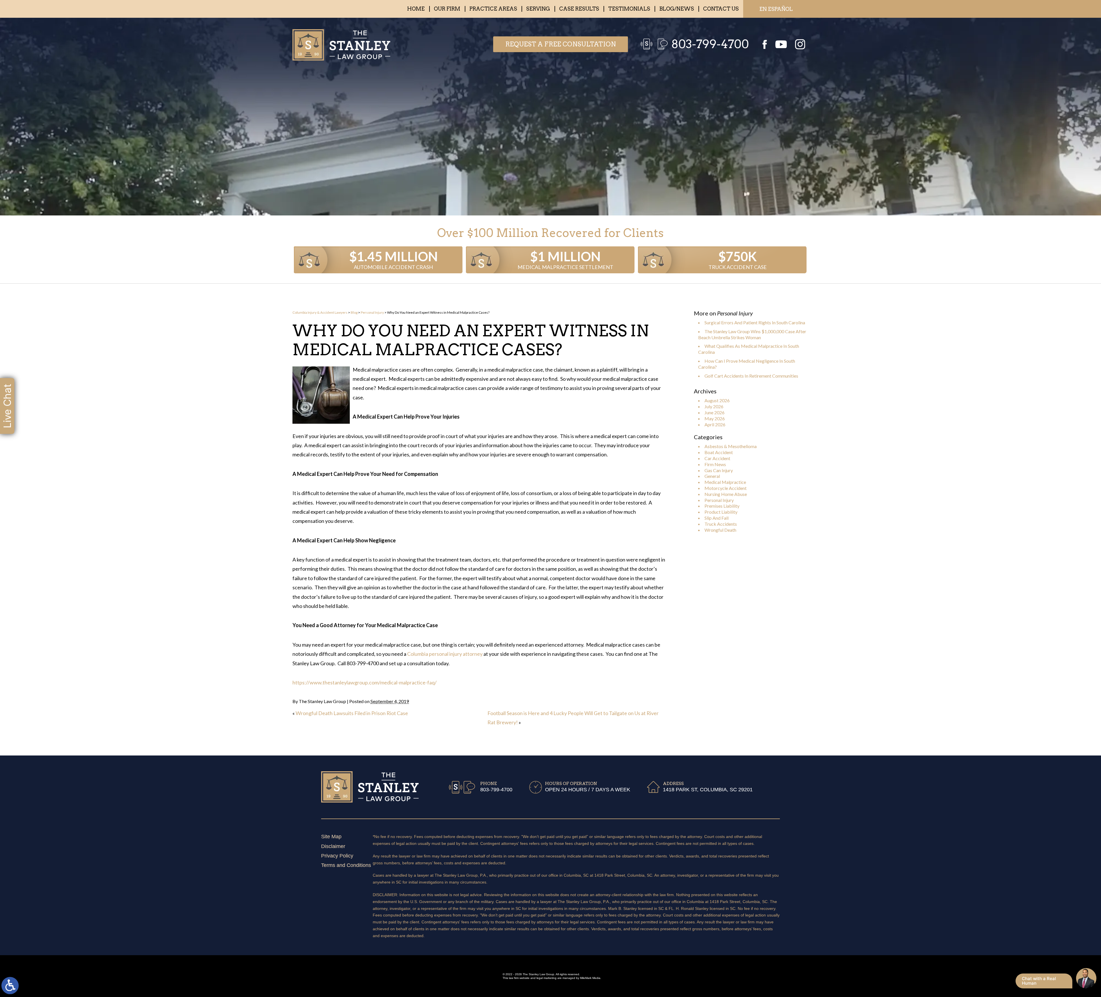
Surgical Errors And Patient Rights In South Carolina (754, 322)
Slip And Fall (716, 518)
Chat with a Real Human (1039, 981)
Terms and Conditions (346, 865)
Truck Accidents (720, 524)
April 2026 (714, 424)
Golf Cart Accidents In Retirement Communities (751, 375)
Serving (538, 9)
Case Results (579, 9)
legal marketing (546, 978)
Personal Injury (372, 312)
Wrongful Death (720, 530)
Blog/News (676, 9)
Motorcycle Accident (725, 488)
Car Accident (717, 458)
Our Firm (447, 9)
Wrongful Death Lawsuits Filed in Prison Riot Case (352, 713)
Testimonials (629, 9)
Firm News (715, 464)
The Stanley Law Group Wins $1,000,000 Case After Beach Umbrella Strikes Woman (752, 334)
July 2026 (713, 406)
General (712, 476)
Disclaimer (333, 846)
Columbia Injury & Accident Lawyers (320, 312)
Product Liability (720, 512)
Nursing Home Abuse (725, 494)
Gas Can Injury (718, 470)
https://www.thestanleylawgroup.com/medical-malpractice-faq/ (364, 682)
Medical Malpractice (725, 482)
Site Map (331, 836)
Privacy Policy (337, 856)
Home (416, 9)
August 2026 (717, 400)
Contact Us (721, 9)
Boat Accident (718, 452)
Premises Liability (721, 506)
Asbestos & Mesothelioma (730, 446)
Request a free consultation (560, 44)
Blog (354, 312)
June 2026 (714, 412)
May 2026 (714, 418)
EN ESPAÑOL (776, 9)
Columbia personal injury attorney (445, 654)
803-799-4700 (710, 44)
